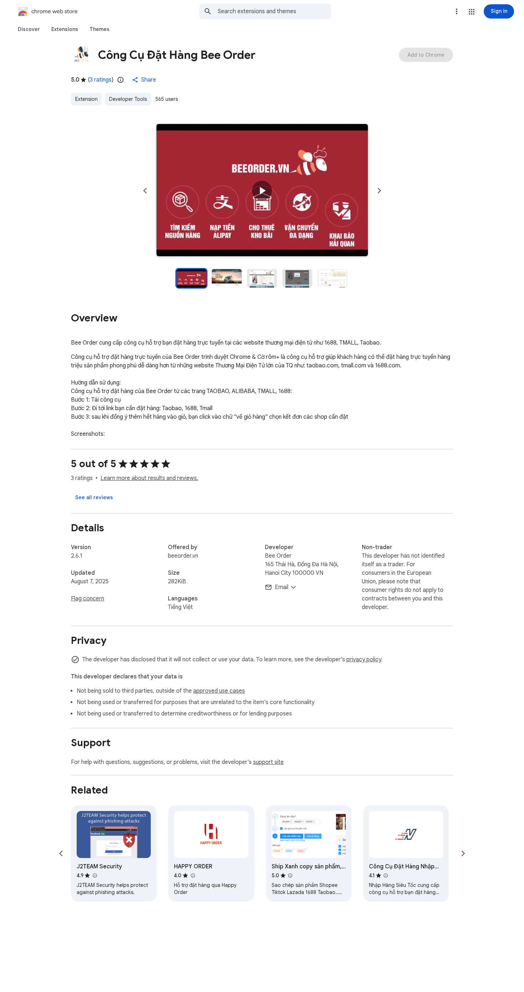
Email (281, 587)
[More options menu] (456, 11)
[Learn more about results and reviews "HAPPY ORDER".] (192, 875)
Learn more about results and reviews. (149, 478)
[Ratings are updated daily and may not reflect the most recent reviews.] (120, 80)
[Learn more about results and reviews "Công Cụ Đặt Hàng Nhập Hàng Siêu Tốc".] (385, 875)
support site (268, 762)
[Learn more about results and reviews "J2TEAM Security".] (94, 875)
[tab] (29, 29)
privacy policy (363, 659)
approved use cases (219, 690)
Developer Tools (128, 99)
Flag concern (87, 598)
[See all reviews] (94, 497)
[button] (471, 12)
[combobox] (274, 11)
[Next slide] (379, 191)
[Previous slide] (145, 191)
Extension (86, 99)
